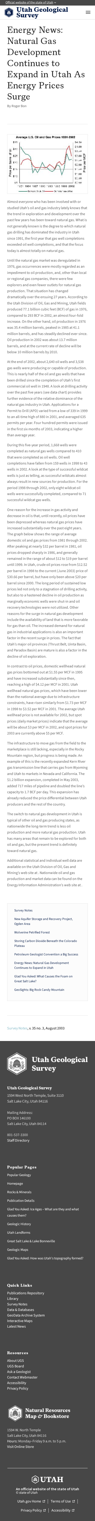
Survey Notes (23, 910)
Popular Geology (19, 1175)
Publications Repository (25, 1293)
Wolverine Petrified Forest (32, 932)
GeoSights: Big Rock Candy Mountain (39, 990)
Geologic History (19, 1224)
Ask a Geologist (19, 1371)
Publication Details (20, 1200)
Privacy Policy (17, 1388)
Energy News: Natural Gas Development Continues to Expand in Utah (41, 965)
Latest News (16, 1326)
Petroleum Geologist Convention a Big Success (46, 954)
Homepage (15, 1183)
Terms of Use (63, 1502)
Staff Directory (18, 1140)
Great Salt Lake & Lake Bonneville (31, 1241)
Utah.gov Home (31, 1502)
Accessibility (16, 1382)
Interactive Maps (20, 1320)
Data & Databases (20, 1309)
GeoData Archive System (26, 1315)
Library (12, 1298)
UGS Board (15, 1366)
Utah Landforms (18, 1232)
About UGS (15, 1360)
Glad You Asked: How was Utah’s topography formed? (45, 1258)
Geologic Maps (17, 1249)
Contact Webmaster (22, 1377)
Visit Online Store (20, 1446)
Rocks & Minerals (19, 1192)
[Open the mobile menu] (88, 12)
